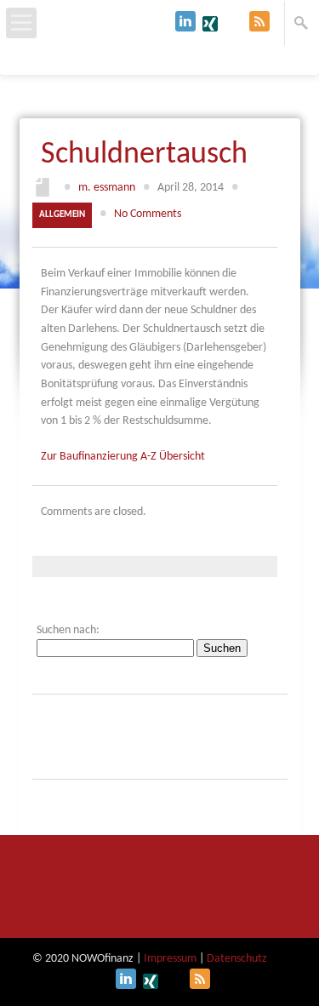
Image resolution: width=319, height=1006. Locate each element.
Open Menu (21, 23)
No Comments (147, 214)
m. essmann (106, 187)
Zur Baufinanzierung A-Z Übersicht (123, 456)
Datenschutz (237, 958)
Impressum (170, 958)
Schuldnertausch (144, 155)
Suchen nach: (68, 630)
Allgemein (62, 215)
